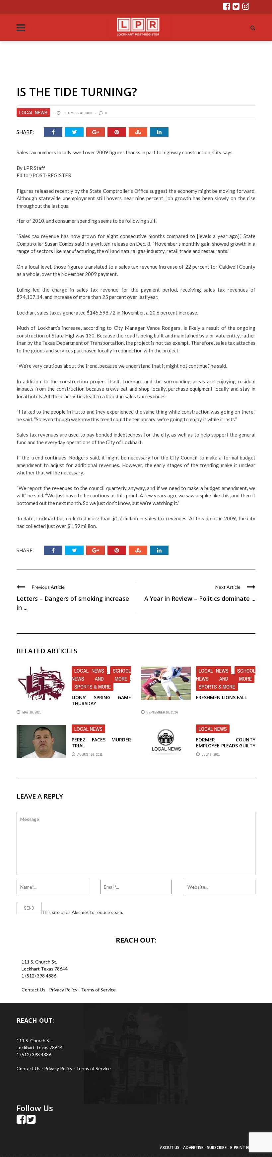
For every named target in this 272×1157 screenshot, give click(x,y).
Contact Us (33, 989)
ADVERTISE (193, 1147)
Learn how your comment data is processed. (169, 912)
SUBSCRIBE (217, 1147)
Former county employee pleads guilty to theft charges (225, 745)
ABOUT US (170, 1147)
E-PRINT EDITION (246, 1147)
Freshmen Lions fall (221, 697)
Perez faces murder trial (101, 742)
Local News (33, 112)
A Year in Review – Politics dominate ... (199, 598)
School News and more (101, 674)
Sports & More (92, 686)
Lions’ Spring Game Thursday (101, 700)
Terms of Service (98, 989)
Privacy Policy (63, 989)
